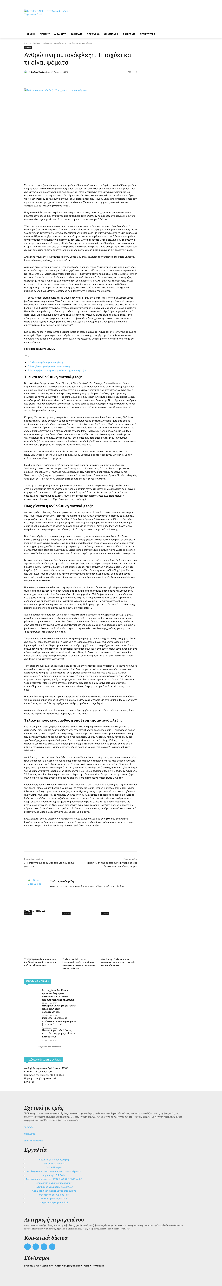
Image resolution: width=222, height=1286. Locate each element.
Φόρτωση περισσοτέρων (50, 1046)
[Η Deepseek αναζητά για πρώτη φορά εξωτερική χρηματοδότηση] (32, 1009)
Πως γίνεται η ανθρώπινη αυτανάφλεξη (50, 366)
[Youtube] (52, 1246)
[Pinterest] (68, 80)
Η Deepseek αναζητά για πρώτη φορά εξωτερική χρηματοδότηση (59, 1008)
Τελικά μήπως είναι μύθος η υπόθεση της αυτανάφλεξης (58, 370)
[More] (83, 80)
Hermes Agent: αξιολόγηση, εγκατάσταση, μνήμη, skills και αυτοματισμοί (58, 1033)
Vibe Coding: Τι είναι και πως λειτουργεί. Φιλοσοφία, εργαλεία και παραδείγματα (118, 962)
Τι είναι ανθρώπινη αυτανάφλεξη (46, 362)
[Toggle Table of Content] (26, 356)
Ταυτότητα (28, 1127)
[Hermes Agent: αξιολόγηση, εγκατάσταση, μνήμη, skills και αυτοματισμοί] (32, 1033)
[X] (60, 80)
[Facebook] (53, 80)
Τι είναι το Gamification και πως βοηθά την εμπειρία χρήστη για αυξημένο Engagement (40, 962)
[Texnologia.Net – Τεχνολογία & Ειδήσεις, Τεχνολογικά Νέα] (50, 18)
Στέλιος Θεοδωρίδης (40, 72)
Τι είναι (36, 43)
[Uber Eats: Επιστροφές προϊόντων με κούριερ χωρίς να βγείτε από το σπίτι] (32, 1021)
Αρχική (27, 43)
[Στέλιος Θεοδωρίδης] (26, 72)
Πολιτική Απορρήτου (33, 1140)
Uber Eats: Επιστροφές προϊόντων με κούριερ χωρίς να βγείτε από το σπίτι (59, 1021)
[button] (28, 1271)
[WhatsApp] (75, 80)
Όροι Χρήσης (30, 1134)
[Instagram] (57, 891)
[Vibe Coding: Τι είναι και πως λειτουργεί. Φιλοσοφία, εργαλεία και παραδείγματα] (118, 928)
